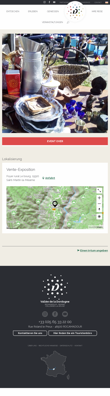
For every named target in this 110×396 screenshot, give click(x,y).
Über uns (32, 345)
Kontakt (78, 345)
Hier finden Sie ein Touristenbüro (72, 333)
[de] (107, 2)
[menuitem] (13, 11)
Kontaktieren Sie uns (30, 333)
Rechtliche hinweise (48, 345)
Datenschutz (66, 345)
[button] (107, 2)
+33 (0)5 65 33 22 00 (55, 322)
